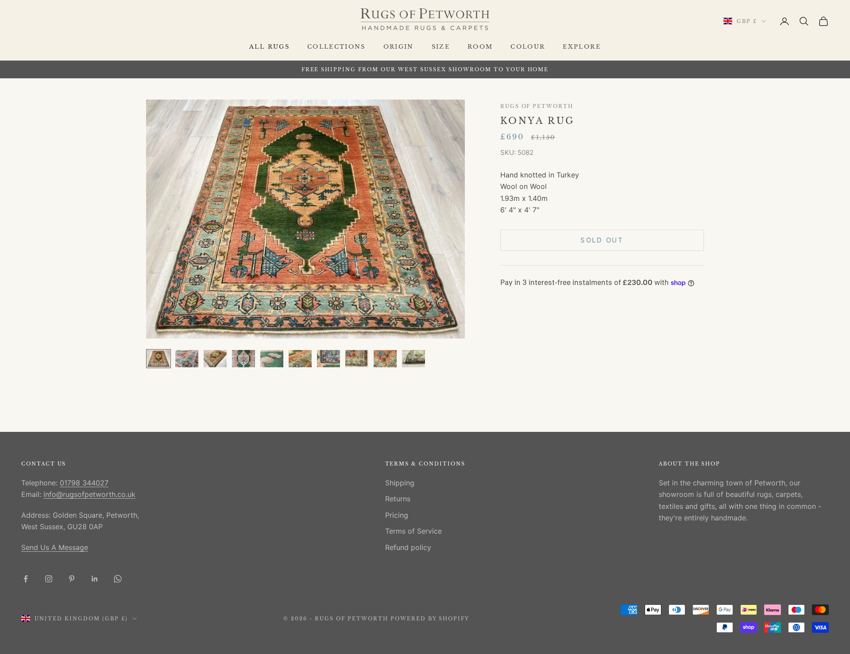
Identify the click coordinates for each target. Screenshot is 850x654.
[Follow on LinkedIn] (94, 578)
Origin (398, 46)
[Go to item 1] (158, 358)
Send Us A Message (54, 547)
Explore (581, 46)
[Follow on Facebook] (25, 578)
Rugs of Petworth (536, 106)
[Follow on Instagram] (48, 578)
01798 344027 (84, 482)
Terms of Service (413, 531)
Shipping (399, 482)
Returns (397, 498)
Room (480, 46)
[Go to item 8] (356, 358)
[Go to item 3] (215, 358)
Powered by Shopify (430, 619)
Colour (527, 46)
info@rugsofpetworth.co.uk (89, 494)
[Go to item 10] (413, 358)
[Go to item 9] (385, 358)
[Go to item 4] (243, 358)
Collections (336, 46)
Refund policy (408, 547)
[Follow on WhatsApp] (117, 578)
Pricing (396, 515)
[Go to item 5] (271, 358)
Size (441, 46)
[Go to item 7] (328, 358)
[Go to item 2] (186, 358)
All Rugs (269, 46)
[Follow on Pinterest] (71, 578)
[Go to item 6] (300, 358)
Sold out (602, 240)
